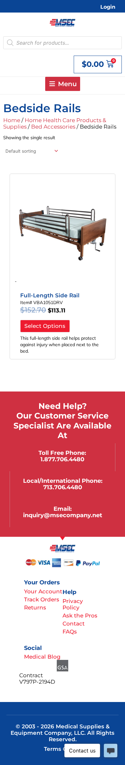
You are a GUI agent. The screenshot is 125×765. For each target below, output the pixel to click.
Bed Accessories (53, 126)
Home (11, 120)
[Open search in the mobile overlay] (62, 42)
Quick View (62, 269)
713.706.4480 (62, 487)
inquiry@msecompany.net (62, 515)
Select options (44, 326)
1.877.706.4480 (62, 459)
